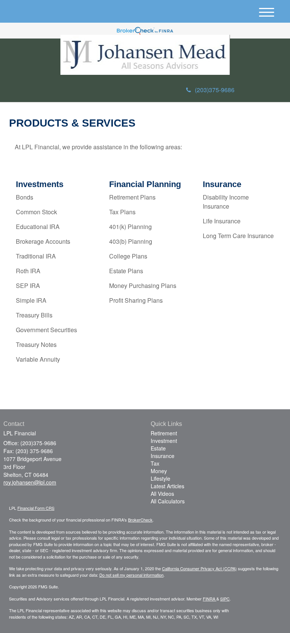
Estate (158, 448)
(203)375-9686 (214, 89)
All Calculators (168, 501)
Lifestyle (160, 478)
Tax (155, 463)
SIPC (225, 599)
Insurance (162, 456)
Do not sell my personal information (131, 575)
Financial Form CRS (35, 508)
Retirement (164, 433)
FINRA (209, 599)
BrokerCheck (140, 520)
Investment (164, 440)
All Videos (162, 493)
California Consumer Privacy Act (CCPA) (199, 568)
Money (159, 471)
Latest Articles (167, 486)
